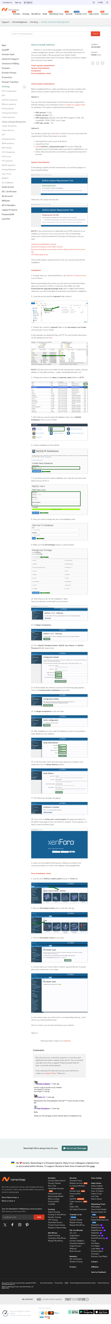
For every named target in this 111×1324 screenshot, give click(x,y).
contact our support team (75, 105)
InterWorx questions (9, 100)
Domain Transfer (54, 1183)
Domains (16, 13)
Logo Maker (97, 1249)
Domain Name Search (56, 1181)
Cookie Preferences (103, 1283)
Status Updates (97, 1186)
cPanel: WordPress (9, 126)
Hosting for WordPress (57, 1215)
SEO (3, 96)
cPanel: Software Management (55, 22)
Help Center (93, 13)
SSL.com (73, 1233)
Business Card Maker (99, 1256)
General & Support (10, 59)
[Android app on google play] (86, 1312)
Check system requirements (43, 65)
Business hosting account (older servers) (47, 247)
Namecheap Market (55, 1196)
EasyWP (5, 50)
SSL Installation (7, 183)
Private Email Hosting (56, 1225)
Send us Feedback (98, 1272)
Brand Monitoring (99, 1238)
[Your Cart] (94, 2)
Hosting (25, 14)
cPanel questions (8, 117)
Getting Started (7, 109)
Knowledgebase (19, 22)
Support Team (50, 1073)
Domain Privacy (76, 1181)
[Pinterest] (27, 1225)
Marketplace (96, 1207)
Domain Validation (77, 1241)
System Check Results (40, 68)
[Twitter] (5, 1225)
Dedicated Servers (55, 1222)
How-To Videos (97, 1191)
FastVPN (6, 219)
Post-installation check (41, 73)
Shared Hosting (54, 1212)
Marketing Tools (56, 13)
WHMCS (5, 178)
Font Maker (95, 1246)
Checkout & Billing (10, 63)
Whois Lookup (53, 1199)
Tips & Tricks (6, 174)
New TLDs (52, 1186)
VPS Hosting (53, 1220)
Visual (93, 1241)
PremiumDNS (8, 214)
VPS (3, 135)
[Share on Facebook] (92, 63)
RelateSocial (97, 1228)
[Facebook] (12, 1225)
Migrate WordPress (55, 1241)
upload (38, 147)
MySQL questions (8, 165)
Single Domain (75, 1246)
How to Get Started (98, 1209)
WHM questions (8, 143)
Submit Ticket (96, 1194)
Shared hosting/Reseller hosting (43, 244)
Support (5, 22)
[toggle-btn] (24, 86)
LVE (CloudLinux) (8, 152)
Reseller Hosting (54, 1217)
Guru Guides (96, 1178)
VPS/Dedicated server (39, 255)
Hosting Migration (9, 170)
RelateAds (96, 1233)
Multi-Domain (75, 1251)
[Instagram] (19, 1225)
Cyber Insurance (78, 1202)
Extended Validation (77, 1243)
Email (45, 14)
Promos (73, 1267)
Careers (94, 1262)
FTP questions (7, 161)
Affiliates (6, 201)
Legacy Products (9, 210)
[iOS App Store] (101, 1312)
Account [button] (104, 13)
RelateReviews (98, 1230)
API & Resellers (9, 205)
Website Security (78, 1183)
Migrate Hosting (76, 1222)
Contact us (7, 2)
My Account (7, 196)
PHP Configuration (9, 91)
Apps (4, 45)
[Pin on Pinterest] (102, 63)
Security (68, 13)
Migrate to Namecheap (57, 1228)
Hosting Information (9, 113)
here (57, 134)
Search (95, 34)
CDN (71, 1196)
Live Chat (94, 1196)
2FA (71, 1204)
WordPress (36, 14)
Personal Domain (55, 1194)
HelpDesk (67, 1041)
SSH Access (6, 157)
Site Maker (95, 1243)
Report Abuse (96, 1199)
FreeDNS (51, 1204)
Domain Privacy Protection (9, 75)
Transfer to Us (80, 13)
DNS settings (7, 148)
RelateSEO (96, 1225)
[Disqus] (59, 1107)
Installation (36, 71)
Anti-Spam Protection (78, 1209)
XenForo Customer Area (76, 276)
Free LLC (98, 1217)
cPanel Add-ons (8, 130)
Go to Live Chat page (76, 1148)
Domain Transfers (10, 82)
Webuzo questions (9, 104)
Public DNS (74, 1207)
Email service (8, 187)
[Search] (107, 2)
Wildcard (73, 1249)
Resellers (73, 1256)
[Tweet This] (97, 63)
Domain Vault (8, 54)
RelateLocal (97, 1236)
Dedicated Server (8, 139)
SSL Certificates (9, 191)
